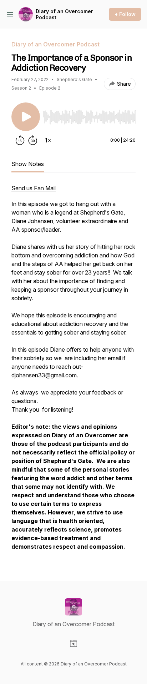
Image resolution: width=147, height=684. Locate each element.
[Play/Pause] (25, 116)
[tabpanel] (73, 371)
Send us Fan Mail (33, 188)
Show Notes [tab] (27, 163)
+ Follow (125, 14)
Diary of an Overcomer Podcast (64, 14)
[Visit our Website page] (73, 643)
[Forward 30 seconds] (33, 140)
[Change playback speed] (48, 140)
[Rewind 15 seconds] (20, 140)
